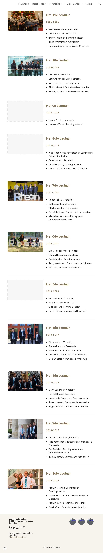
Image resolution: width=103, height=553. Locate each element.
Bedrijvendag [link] (39, 3)
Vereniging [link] (54, 3)
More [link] (89, 3)
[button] (100, 4)
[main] (70, 18)
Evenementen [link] (73, 3)
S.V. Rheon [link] (23, 3)
